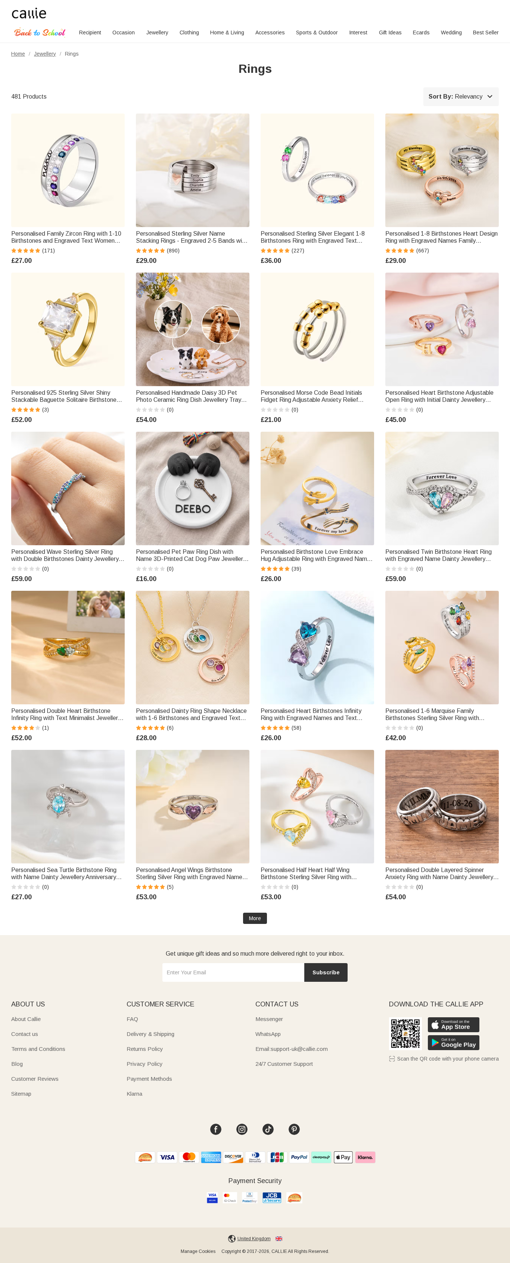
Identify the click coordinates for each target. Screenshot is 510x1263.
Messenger (269, 1019)
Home (18, 54)
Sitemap (21, 1093)
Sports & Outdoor (317, 32)
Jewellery (157, 32)
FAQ (132, 1019)
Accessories (270, 32)
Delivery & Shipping (150, 1034)
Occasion (123, 32)
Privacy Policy (145, 1064)
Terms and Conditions (38, 1049)
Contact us (24, 1034)
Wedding (451, 32)
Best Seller (486, 32)
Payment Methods (149, 1079)
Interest (358, 32)
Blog (17, 1064)
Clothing (189, 32)
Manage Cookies (198, 1251)
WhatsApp (268, 1034)
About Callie (26, 1019)
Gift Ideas (390, 32)
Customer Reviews (35, 1079)
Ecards (421, 32)
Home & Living (227, 32)
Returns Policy (145, 1049)
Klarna (134, 1093)
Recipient (90, 32)
